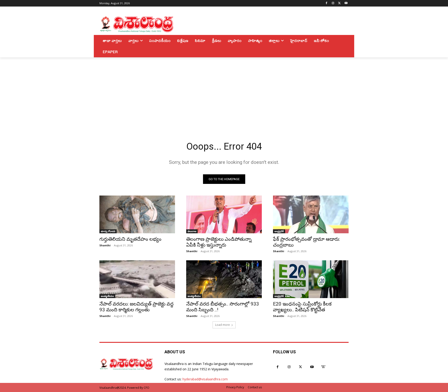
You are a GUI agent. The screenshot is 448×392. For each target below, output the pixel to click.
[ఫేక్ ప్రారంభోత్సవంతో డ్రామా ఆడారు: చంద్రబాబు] (311, 214)
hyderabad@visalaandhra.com (205, 379)
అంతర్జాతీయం (107, 296)
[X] (339, 3)
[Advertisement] (224, 92)
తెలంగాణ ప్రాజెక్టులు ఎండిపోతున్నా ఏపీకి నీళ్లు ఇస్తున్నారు (219, 242)
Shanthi (105, 245)
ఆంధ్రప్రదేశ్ (279, 231)
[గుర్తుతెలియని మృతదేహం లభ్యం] (137, 214)
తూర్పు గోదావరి (108, 231)
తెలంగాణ (192, 231)
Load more (222, 325)
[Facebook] (326, 3)
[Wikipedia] (323, 366)
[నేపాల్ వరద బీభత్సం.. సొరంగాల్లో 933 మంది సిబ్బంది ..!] (224, 279)
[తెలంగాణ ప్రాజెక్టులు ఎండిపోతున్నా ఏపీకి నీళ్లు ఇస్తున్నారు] (224, 214)
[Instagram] (333, 3)
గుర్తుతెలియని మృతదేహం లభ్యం (130, 239)
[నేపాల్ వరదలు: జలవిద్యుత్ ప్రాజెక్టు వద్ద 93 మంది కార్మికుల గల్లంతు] (137, 279)
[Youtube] (346, 3)
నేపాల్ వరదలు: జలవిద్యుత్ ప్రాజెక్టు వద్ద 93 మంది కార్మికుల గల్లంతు (136, 307)
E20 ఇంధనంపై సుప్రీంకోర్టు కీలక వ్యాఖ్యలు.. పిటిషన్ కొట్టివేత (302, 307)
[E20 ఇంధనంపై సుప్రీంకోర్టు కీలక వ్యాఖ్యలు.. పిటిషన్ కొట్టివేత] (311, 279)
